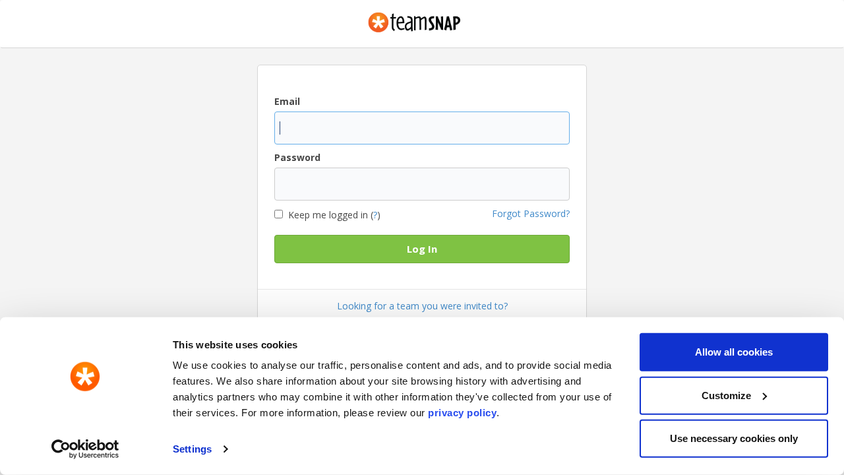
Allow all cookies (734, 352)
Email (287, 101)
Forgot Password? (531, 213)
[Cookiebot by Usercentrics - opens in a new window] (85, 449)
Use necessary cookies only (734, 438)
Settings (192, 449)
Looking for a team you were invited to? (422, 306)
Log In (422, 248)
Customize (726, 394)
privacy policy (462, 412)
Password (297, 157)
